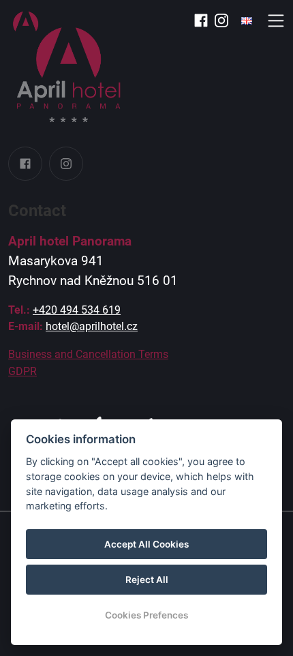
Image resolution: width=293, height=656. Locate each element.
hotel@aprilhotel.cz (92, 326)
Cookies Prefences (146, 615)
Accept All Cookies (146, 544)
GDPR (22, 371)
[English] (246, 20)
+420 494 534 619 (77, 309)
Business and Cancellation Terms (88, 354)
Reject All (146, 579)
